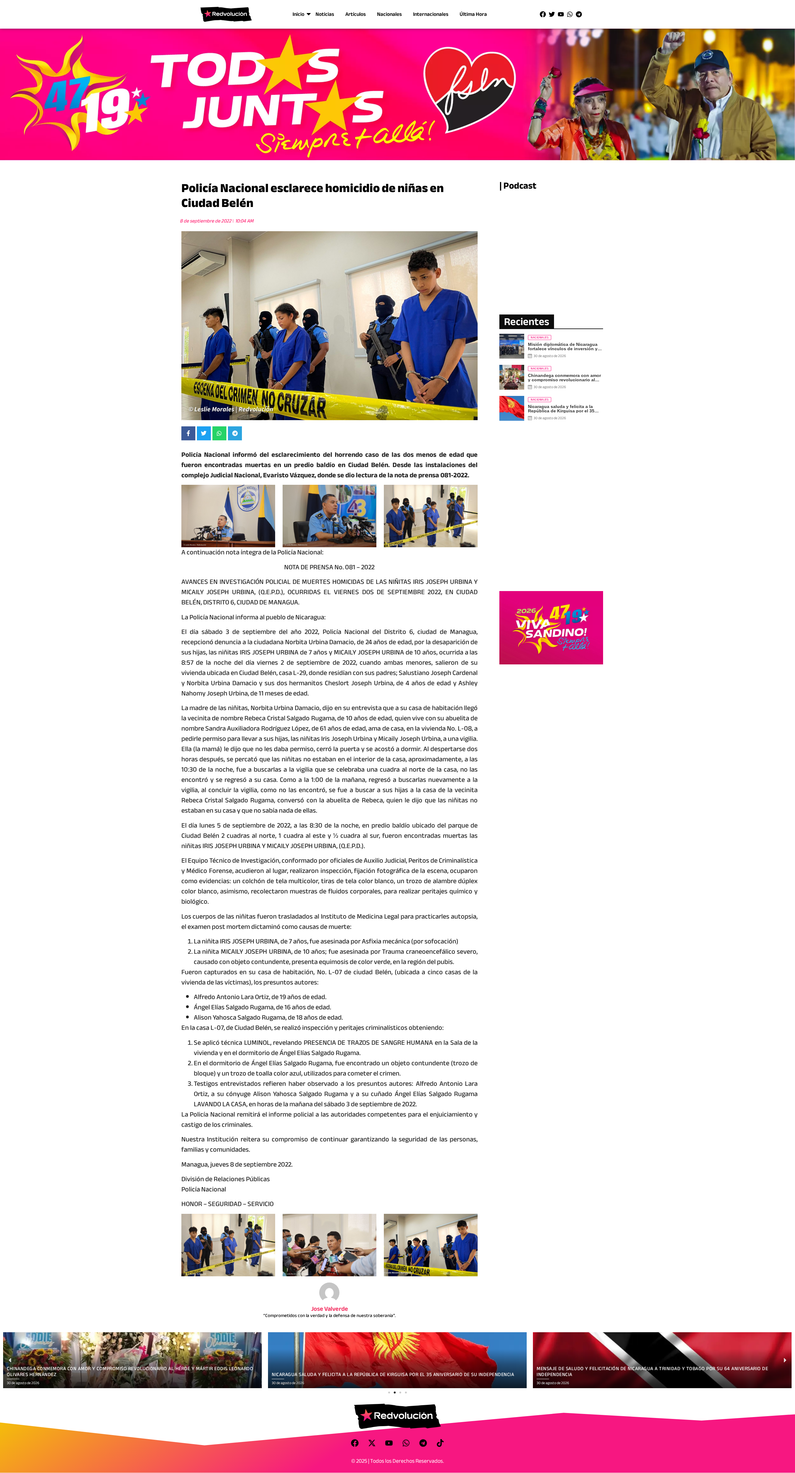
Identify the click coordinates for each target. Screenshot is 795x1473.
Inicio (298, 14)
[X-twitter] (372, 1443)
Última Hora (473, 14)
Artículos (355, 14)
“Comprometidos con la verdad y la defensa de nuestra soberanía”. (329, 1315)
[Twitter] (552, 14)
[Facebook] (543, 14)
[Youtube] (561, 14)
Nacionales (389, 14)
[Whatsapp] (570, 14)
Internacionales (430, 14)
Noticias (325, 14)
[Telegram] (579, 14)
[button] (389, 1392)
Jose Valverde (329, 1309)
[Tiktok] (440, 1443)
